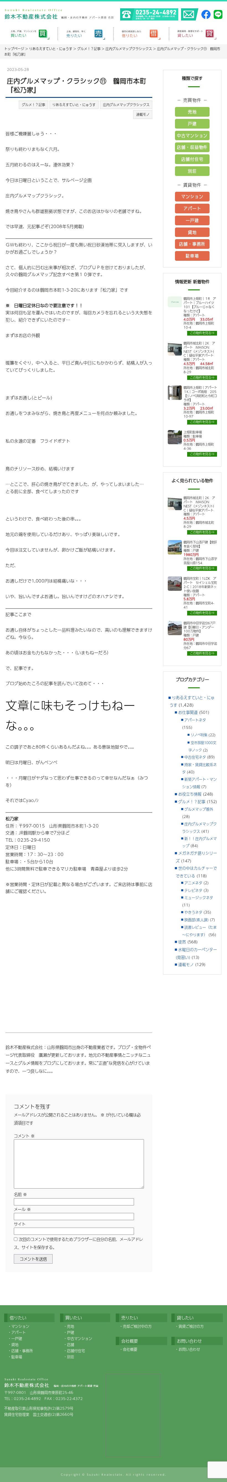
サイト (19, 1224)
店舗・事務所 (192, 244)
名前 (20, 1194)
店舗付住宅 (192, 159)
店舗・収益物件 (192, 147)
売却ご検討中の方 (137, 1326)
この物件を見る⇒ (202, 333)
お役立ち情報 (190, 794)
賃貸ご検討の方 (191, 1326)
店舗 (70, 1344)
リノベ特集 (199, 734)
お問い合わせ (189, 1349)
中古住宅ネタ (195, 757)
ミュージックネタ (198, 897)
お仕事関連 (188, 712)
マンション (192, 196)
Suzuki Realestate (105, 1474)
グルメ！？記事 (33, 104)
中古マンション (192, 135)
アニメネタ (193, 883)
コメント (24, 1136)
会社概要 (130, 1349)
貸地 (192, 232)
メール (22, 1209)
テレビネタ (193, 890)
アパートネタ (195, 720)
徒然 (182, 942)
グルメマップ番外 (198, 809)
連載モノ (142, 114)
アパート (192, 208)
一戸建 (192, 220)
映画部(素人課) (196, 920)
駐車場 (192, 256)
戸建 (192, 124)
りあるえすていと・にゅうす (74, 104)
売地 (192, 112)
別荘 (192, 171)
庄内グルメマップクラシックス (126, 104)
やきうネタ (193, 912)
